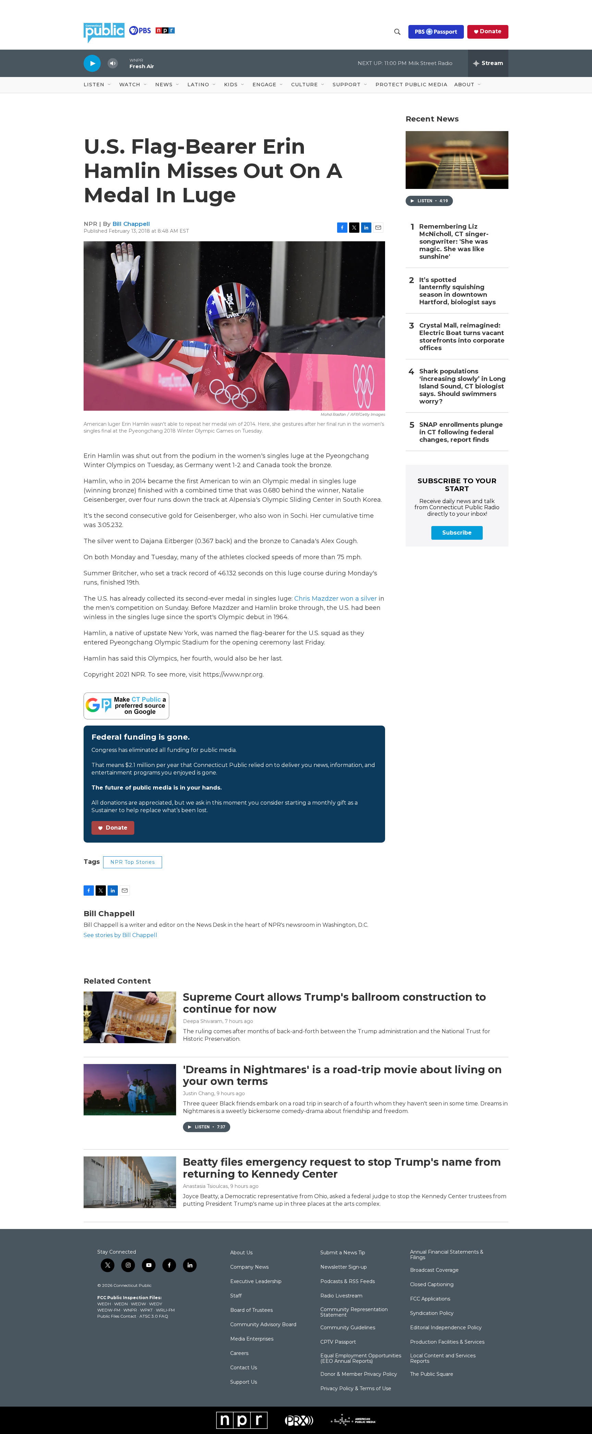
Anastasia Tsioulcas (205, 1186)
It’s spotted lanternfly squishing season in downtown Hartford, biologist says (457, 291)
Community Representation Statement (354, 1312)
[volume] (113, 63)
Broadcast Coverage (434, 1270)
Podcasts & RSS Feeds (347, 1281)
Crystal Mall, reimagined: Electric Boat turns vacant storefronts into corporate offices (462, 337)
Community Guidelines (347, 1328)
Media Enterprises (251, 1339)
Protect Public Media (411, 84)
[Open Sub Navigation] (109, 85)
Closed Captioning (432, 1285)
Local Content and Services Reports (443, 1358)
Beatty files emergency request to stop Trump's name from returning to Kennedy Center (342, 1168)
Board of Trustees (251, 1310)
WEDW (138, 1303)
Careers (239, 1353)
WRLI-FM (165, 1310)
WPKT (146, 1310)
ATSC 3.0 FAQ (153, 1316)
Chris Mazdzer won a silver (335, 598)
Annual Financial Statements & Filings (446, 1255)
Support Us (243, 1382)
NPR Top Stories (132, 862)
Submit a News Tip (342, 1253)
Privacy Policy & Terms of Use (355, 1389)
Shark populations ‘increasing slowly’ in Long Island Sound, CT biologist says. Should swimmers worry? (462, 386)
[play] (92, 63)
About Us (241, 1253)
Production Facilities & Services (447, 1342)
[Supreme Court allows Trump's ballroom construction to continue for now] (130, 1017)
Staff (236, 1296)
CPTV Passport (338, 1342)
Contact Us (243, 1368)
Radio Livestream (341, 1296)
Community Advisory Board (263, 1325)
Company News (249, 1267)
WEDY (155, 1303)
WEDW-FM (108, 1310)
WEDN (121, 1303)
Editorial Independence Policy (446, 1328)
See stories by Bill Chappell (120, 935)
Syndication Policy (432, 1313)
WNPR (130, 1310)
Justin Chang (198, 1093)
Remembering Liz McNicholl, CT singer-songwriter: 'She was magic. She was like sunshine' (454, 241)
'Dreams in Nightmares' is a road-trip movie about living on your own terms (342, 1075)
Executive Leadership (256, 1281)
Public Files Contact (116, 1316)
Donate (491, 31)
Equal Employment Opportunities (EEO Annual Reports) (360, 1358)
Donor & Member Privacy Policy (358, 1374)
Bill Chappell (131, 223)
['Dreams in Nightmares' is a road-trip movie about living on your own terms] (130, 1089)
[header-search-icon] (397, 32)
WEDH (104, 1303)
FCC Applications (430, 1299)
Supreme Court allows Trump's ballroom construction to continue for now (334, 1003)
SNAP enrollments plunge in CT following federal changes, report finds (461, 432)
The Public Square (431, 1374)
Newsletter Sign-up (343, 1267)
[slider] (124, 63)
